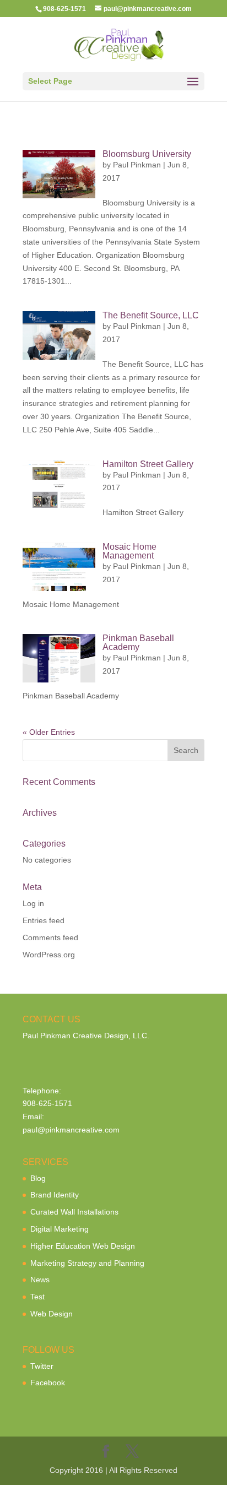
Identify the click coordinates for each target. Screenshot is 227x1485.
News (40, 1279)
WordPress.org (49, 954)
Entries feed (43, 920)
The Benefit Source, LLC (150, 315)
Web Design (51, 1313)
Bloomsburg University (146, 154)
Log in (33, 903)
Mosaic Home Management (129, 551)
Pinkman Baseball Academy (138, 642)
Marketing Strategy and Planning (87, 1263)
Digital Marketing (59, 1228)
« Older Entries (49, 732)
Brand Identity (54, 1194)
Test (37, 1296)
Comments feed (50, 937)
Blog (38, 1178)
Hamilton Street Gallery (147, 464)
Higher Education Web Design (82, 1246)
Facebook (47, 1382)
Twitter (41, 1366)
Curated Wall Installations (74, 1211)
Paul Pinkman (137, 164)
